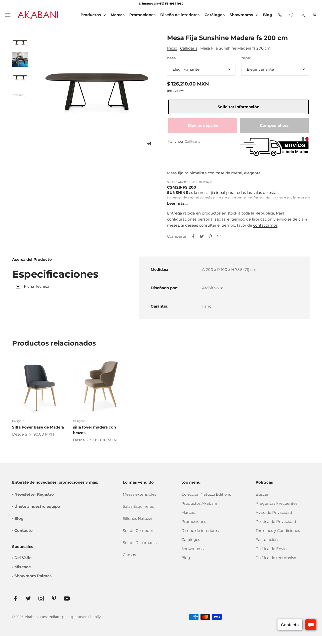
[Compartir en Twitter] (201, 236)
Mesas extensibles (139, 494)
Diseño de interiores (200, 530)
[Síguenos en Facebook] (15, 598)
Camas (129, 554)
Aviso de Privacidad (274, 512)
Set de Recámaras (139, 542)
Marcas (188, 512)
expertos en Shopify (84, 617)
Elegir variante (185, 69)
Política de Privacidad (276, 521)
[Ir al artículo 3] (20, 77)
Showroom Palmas (33, 575)
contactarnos (265, 225)
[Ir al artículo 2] (20, 59)
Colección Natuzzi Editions (206, 494)
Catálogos (190, 539)
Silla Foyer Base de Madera (38, 427)
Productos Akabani (199, 503)
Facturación (267, 539)
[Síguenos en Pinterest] (54, 598)
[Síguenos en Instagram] (41, 598)
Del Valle (22, 557)
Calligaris (188, 48)
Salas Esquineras (138, 506)
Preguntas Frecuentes (276, 503)
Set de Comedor (138, 530)
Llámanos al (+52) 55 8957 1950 (161, 3)
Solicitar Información (238, 106)
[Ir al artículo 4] (20, 94)
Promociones (193, 521)
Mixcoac (22, 566)
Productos (90, 14)
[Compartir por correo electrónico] (219, 236)
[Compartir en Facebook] (193, 236)
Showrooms (241, 14)
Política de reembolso (276, 557)
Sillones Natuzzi (137, 518)
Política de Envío (271, 548)
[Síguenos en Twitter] (28, 598)
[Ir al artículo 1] (20, 42)
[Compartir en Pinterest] (210, 236)
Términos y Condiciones (278, 530)
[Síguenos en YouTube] (66, 598)
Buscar (262, 494)
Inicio (172, 48)
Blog (185, 557)
